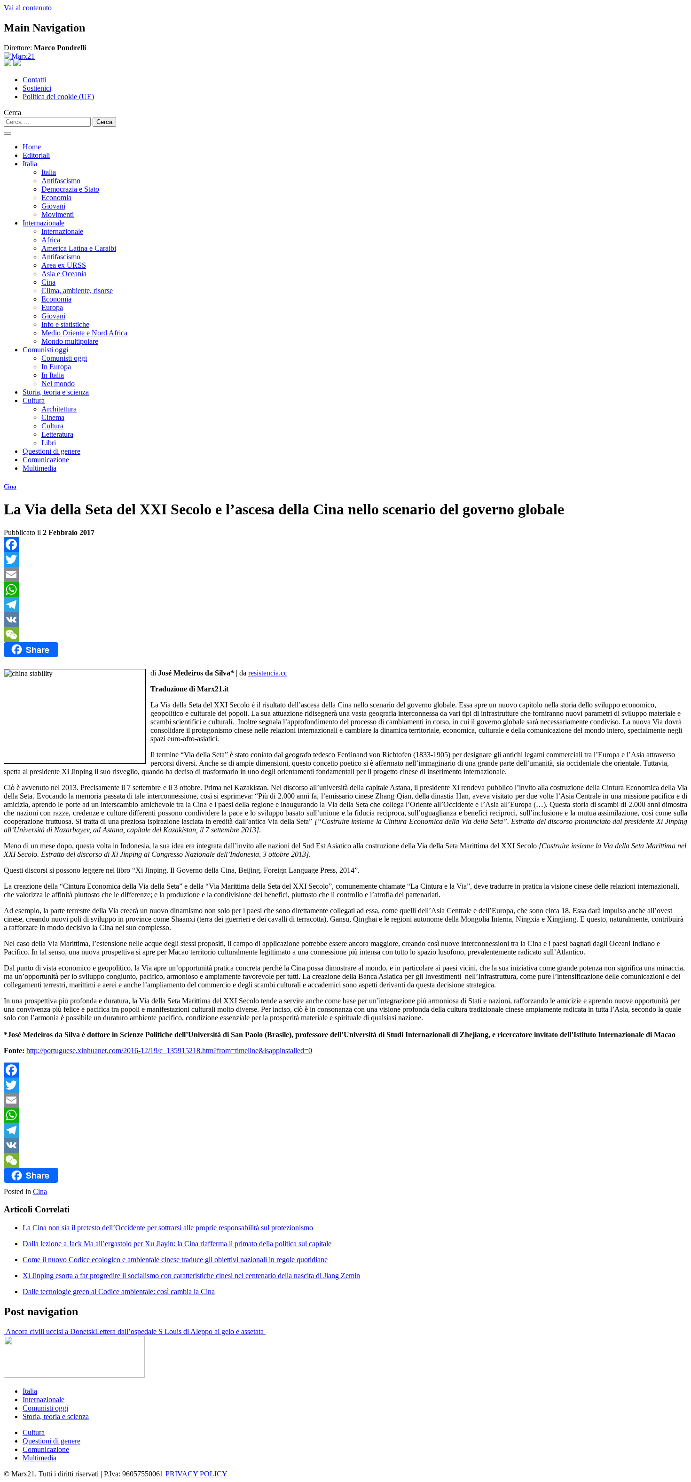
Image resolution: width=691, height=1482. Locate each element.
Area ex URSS (63, 265)
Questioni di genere (51, 451)
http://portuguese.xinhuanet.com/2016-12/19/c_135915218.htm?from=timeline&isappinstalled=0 (169, 1051)
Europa (52, 307)
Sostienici (37, 88)
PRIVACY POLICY (196, 1474)
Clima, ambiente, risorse (77, 291)
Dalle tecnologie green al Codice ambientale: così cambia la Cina (119, 1292)
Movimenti (57, 214)
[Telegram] (345, 604)
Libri (48, 443)
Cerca (12, 112)
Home (32, 147)
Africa (50, 240)
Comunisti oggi (45, 350)
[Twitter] (345, 559)
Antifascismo (60, 181)
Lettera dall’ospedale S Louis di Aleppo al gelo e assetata (180, 1331)
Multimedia (39, 468)
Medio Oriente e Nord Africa (84, 333)
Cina (48, 282)
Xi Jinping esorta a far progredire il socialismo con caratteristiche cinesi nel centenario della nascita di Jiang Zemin (191, 1276)
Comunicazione (46, 460)
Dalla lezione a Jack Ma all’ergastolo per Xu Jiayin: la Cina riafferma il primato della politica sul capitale (177, 1244)
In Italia (52, 375)
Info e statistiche (65, 324)
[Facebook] (345, 544)
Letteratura (57, 434)
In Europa (56, 367)
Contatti (34, 80)
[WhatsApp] (345, 589)
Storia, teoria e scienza (56, 392)
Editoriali (36, 155)
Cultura (34, 400)
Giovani (53, 206)
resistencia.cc (267, 673)
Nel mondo (58, 384)
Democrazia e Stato (70, 189)
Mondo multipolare (69, 341)
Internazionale (43, 223)
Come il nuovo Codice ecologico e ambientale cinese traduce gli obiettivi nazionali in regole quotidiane (175, 1260)
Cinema (52, 417)
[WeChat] (345, 634)
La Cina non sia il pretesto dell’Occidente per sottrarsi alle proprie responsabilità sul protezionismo (168, 1228)
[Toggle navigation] (7, 133)
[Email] (345, 574)
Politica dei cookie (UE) (58, 97)
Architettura (59, 409)
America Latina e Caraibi (78, 248)
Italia (30, 164)
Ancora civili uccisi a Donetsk (49, 1331)
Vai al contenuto (28, 8)
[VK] (345, 619)
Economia (56, 198)
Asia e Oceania (63, 274)
